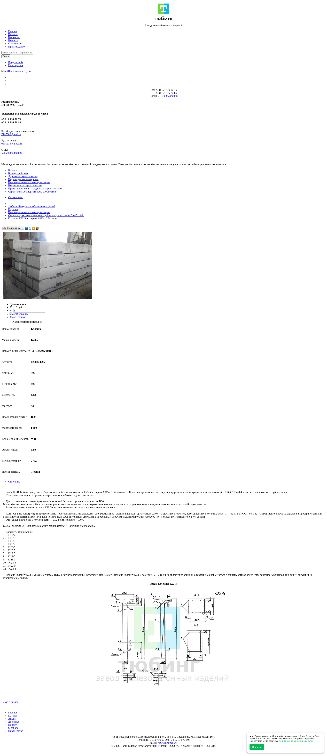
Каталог (13, 34)
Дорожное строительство (22, 176)
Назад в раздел (9, 702)
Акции (12, 718)
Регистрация (15, 65)
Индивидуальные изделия (23, 179)
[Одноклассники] (33, 228)
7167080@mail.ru (168, 95)
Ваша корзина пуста (19, 71)
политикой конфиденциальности (296, 741)
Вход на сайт (15, 62)
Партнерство (15, 730)
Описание (14, 481)
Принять (256, 747)
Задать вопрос (18, 317)
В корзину (22, 313)
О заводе (13, 727)
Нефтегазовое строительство (25, 185)
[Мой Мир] (37, 228)
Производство (16, 46)
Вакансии (14, 37)
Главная (12, 31)
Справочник (15, 197)
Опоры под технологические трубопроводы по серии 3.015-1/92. (46, 215)
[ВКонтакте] (26, 228)
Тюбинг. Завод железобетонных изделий (31, 206)
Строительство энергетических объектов (32, 191)
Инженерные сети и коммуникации (29, 182)
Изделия (13, 209)
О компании (15, 43)
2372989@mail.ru (12, 152)
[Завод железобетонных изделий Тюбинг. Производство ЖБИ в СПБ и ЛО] (163, 19)
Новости (13, 40)
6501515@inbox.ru (11, 143)
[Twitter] (30, 228)
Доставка (13, 721)
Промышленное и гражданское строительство (35, 188)
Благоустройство (18, 173)
